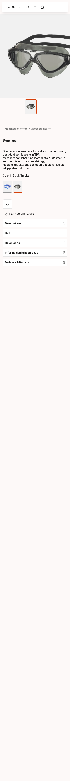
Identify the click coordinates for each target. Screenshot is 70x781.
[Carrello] (42, 7)
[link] (27, 7)
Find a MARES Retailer (21, 214)
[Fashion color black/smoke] (17, 187)
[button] (35, 223)
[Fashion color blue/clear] (7, 187)
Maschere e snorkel (16, 128)
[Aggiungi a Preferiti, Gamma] (7, 204)
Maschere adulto (41, 128)
